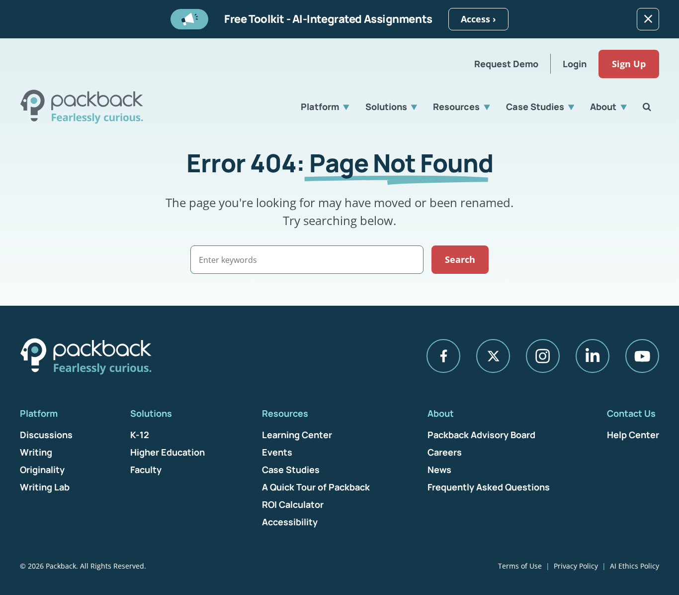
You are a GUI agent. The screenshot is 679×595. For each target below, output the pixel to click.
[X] (493, 356)
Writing (36, 452)
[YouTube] (642, 356)
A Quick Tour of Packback (316, 487)
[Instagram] (543, 356)
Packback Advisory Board (481, 435)
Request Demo (506, 64)
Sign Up (629, 64)
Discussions (46, 435)
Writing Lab (45, 487)
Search (460, 259)
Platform (320, 107)
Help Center (633, 435)
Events (277, 452)
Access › (478, 19)
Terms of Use (520, 566)
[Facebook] (443, 356)
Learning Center (297, 435)
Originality (42, 470)
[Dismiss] (648, 19)
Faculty (146, 470)
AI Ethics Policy (634, 566)
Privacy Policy (576, 566)
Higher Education (167, 452)
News (439, 470)
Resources (456, 107)
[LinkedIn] (592, 356)
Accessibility (290, 522)
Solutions (386, 107)
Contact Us (631, 413)
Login (575, 64)
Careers (444, 452)
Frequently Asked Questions (488, 487)
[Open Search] (647, 106)
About (603, 107)
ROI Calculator (293, 504)
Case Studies (535, 107)
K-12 (139, 435)
